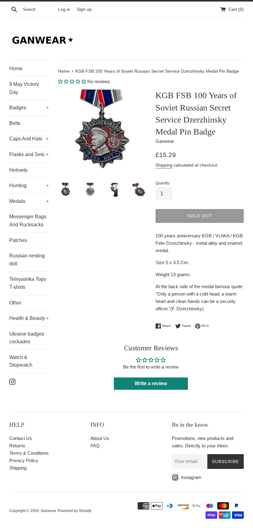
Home (16, 68)
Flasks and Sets (29, 154)
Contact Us (20, 438)
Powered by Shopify (74, 511)
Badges (29, 107)
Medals (29, 201)
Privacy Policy (23, 460)
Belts (14, 123)
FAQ (95, 445)
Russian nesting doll (27, 259)
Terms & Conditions (29, 453)
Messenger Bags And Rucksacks (27, 220)
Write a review (151, 383)
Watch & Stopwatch (20, 361)
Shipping (164, 165)
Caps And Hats (29, 138)
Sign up (84, 9)
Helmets (18, 170)
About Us (99, 438)
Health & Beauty (29, 318)
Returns (17, 445)
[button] (72, 81)
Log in (64, 9)
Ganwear (48, 511)
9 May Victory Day (24, 88)
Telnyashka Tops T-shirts (27, 283)
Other (15, 302)
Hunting (29, 185)
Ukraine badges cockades (26, 338)
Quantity (162, 183)
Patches (18, 240)
